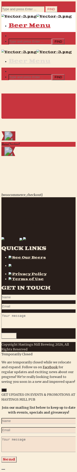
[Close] (3, 469)
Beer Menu (29, 25)
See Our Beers (29, 258)
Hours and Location (36, 266)
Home (4, 144)
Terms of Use (28, 279)
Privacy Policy (29, 274)
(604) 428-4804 (13, 231)
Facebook (50, 367)
